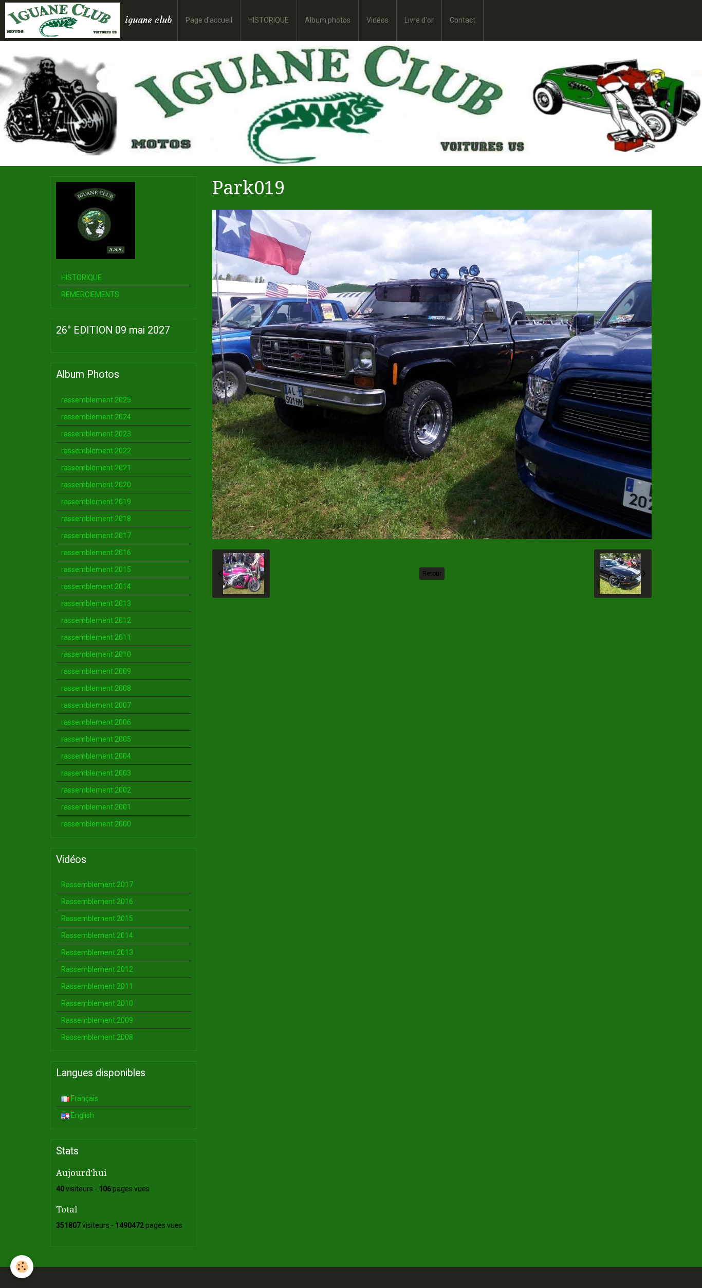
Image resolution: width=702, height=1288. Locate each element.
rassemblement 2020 (96, 485)
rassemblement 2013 (96, 603)
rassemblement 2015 (96, 569)
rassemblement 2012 (96, 620)
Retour (431, 573)
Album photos (327, 20)
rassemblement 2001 (96, 807)
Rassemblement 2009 (97, 1020)
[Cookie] (21, 1266)
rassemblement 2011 (96, 637)
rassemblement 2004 (96, 756)
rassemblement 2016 (96, 552)
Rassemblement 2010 (97, 1003)
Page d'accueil (209, 20)
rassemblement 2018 (96, 518)
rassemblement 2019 (96, 502)
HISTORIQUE (268, 20)
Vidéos (377, 20)
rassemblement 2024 (96, 417)
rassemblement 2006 (96, 722)
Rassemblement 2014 (97, 935)
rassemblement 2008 (96, 688)
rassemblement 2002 (96, 790)
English (81, 1115)
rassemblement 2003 (96, 773)
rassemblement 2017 (96, 535)
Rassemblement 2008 (97, 1037)
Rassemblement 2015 (97, 918)
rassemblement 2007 (96, 705)
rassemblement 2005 (96, 739)
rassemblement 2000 (96, 824)
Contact (462, 20)
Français (83, 1098)
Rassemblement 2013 (97, 952)
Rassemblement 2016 (97, 901)
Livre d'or (419, 20)
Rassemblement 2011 (97, 986)
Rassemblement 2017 (97, 884)
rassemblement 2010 (96, 654)
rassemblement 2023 (96, 434)
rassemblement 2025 (96, 400)
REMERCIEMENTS (90, 294)
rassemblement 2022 (96, 451)
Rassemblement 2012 (97, 969)
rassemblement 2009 (96, 671)
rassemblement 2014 (96, 586)
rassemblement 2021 (96, 468)
